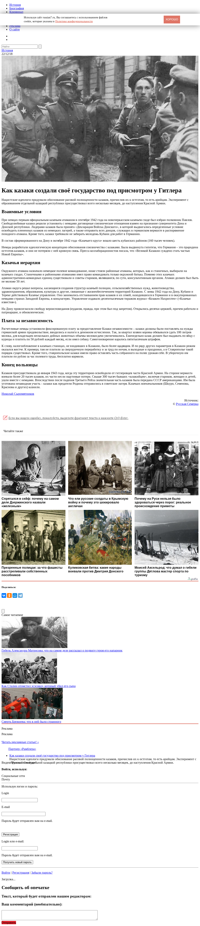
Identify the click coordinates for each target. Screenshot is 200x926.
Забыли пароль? (42, 872)
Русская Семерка (187, 404)
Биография (16, 8)
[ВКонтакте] (4, 595)
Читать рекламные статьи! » (20, 742)
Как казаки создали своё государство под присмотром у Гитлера (52, 755)
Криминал (16, 11)
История (15, 4)
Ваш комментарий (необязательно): (32, 904)
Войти (6, 872)
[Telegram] (20, 595)
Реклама (14, 26)
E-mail (6, 807)
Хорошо (172, 19)
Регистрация (20, 872)
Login (5, 793)
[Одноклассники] (9, 595)
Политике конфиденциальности (74, 21)
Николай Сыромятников (18, 393)
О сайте (14, 29)
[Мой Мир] (14, 595)
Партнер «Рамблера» (22, 749)
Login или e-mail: (13, 841)
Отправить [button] (9, 922)
